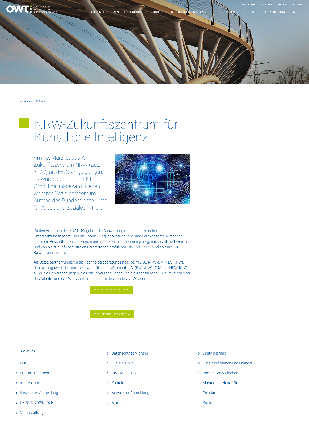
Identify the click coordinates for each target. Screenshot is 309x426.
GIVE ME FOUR (123, 373)
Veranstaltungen (34, 412)
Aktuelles (27, 351)
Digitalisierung (214, 353)
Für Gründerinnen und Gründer (227, 363)
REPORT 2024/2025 (36, 402)
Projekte (209, 392)
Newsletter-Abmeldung (39, 392)
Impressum (29, 383)
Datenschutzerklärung (129, 353)
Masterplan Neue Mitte (221, 383)
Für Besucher (122, 363)
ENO (24, 363)
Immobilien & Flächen (220, 373)
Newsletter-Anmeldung (130, 392)
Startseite (119, 402)
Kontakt (117, 383)
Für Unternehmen (34, 373)
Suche (208, 402)
